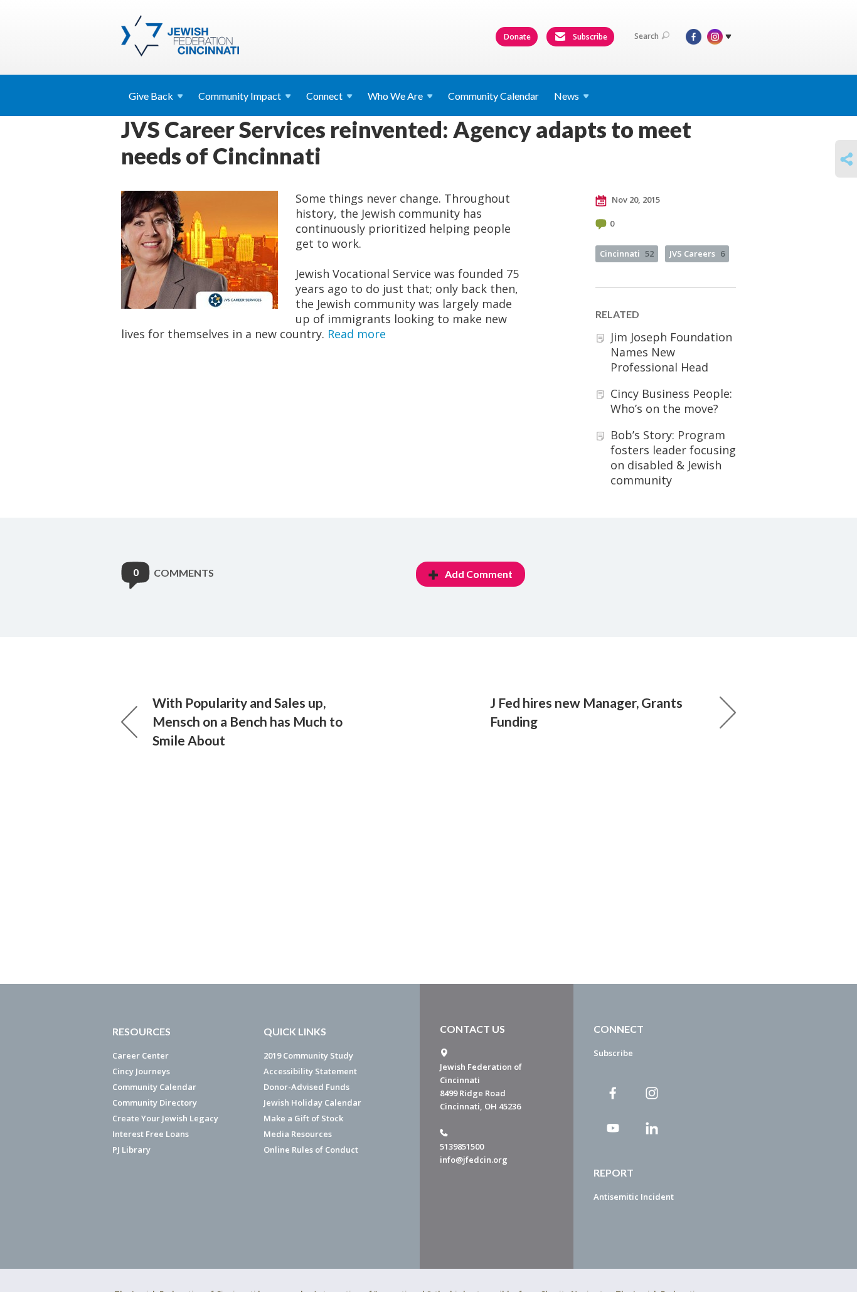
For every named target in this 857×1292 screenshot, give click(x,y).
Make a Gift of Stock (303, 1118)
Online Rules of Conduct (310, 1149)
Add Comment (479, 574)
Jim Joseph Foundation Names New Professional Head (671, 352)
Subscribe (589, 36)
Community (239, 96)
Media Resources (297, 1134)
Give (151, 96)
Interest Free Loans (150, 1134)
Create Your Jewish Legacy (165, 1118)
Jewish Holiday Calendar (312, 1102)
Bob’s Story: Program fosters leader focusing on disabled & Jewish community (673, 457)
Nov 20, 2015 (635, 199)
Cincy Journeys (141, 1071)
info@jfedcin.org (474, 1159)
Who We (395, 96)
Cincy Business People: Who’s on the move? (671, 401)
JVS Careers (697, 253)
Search (646, 36)
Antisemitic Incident (634, 1196)
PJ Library (131, 1149)
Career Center (140, 1055)
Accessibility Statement (310, 1071)
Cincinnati (627, 253)
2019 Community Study (308, 1055)
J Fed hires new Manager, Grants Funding (586, 712)
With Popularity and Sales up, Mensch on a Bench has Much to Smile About (247, 721)
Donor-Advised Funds (306, 1086)
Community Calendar (493, 96)
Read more (356, 333)
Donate (517, 36)
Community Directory (154, 1102)
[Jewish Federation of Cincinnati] (181, 35)
